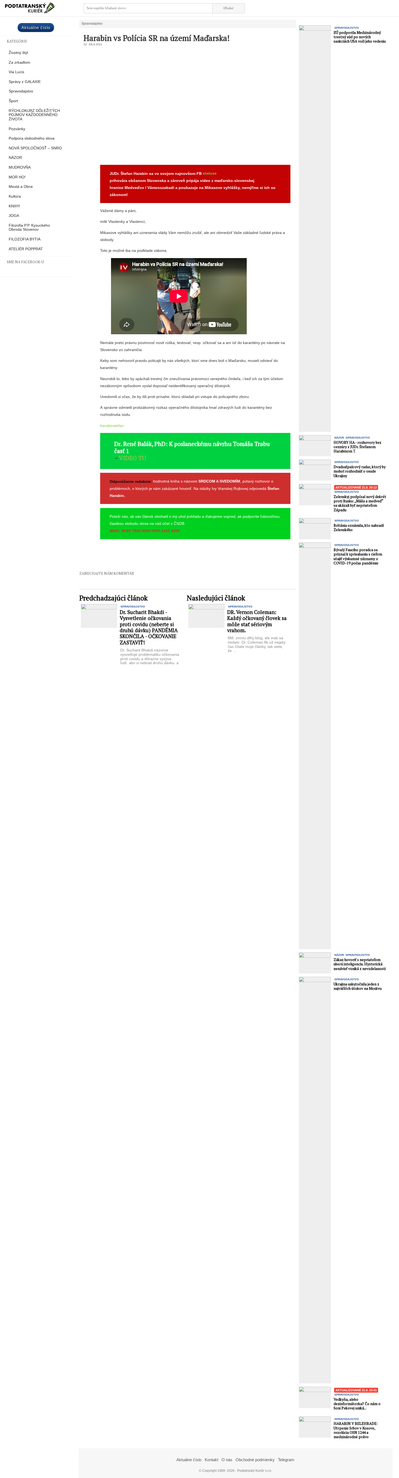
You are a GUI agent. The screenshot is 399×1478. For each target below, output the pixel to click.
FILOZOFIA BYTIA (24, 239)
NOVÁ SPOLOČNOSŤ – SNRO (35, 148)
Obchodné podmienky (255, 1459)
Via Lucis (16, 72)
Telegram (286, 1459)
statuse (210, 173)
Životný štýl (18, 53)
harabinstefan (112, 425)
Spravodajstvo (21, 91)
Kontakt (211, 1459)
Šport (13, 101)
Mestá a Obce (21, 187)
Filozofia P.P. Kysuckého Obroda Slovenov (29, 227)
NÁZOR (15, 158)
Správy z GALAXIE (25, 82)
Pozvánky (17, 129)
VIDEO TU (132, 458)
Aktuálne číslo (35, 27)
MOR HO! (17, 177)
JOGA (14, 216)
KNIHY (14, 206)
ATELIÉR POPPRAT (26, 249)
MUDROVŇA (20, 167)
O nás (226, 1459)
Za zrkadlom (19, 62)
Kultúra (15, 196)
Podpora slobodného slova (32, 138)
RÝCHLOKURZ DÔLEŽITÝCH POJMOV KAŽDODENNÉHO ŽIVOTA (34, 115)
